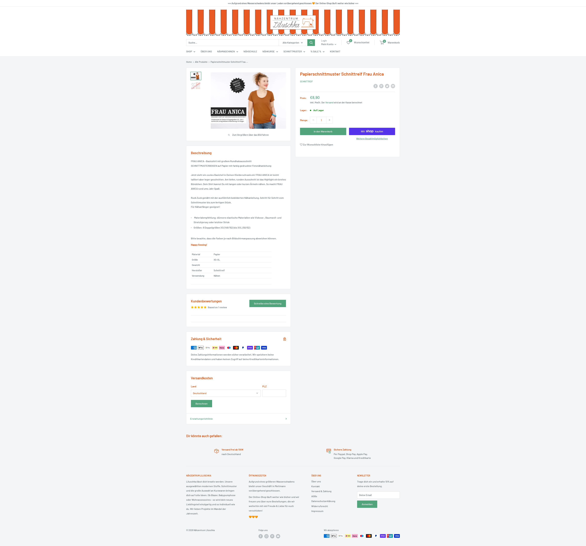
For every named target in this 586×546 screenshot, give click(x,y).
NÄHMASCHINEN (226, 51)
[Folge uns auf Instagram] (266, 536)
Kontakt (315, 486)
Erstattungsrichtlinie (201, 418)
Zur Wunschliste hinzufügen (317, 144)
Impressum (317, 511)
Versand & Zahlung (321, 491)
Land (193, 386)
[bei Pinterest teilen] (381, 85)
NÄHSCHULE (250, 51)
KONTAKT (335, 51)
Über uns (316, 481)
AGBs (314, 496)
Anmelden (367, 504)
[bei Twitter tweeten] (387, 85)
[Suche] (311, 42)
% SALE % (316, 51)
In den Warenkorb (323, 131)
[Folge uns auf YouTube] (278, 536)
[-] (313, 120)
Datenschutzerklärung (323, 501)
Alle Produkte (201, 62)
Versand (329, 102)
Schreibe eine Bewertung (267, 303)
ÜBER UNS (206, 51)
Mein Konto (327, 44)
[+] (329, 120)
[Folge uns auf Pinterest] (272, 536)
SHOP (189, 51)
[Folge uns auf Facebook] (261, 536)
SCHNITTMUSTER (292, 51)
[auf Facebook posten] (375, 85)
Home (189, 62)
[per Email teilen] (393, 85)
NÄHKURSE (268, 51)
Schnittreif (306, 81)
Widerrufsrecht (319, 506)
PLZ (264, 386)
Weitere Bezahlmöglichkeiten (372, 138)
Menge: (304, 119)
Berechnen (201, 403)
